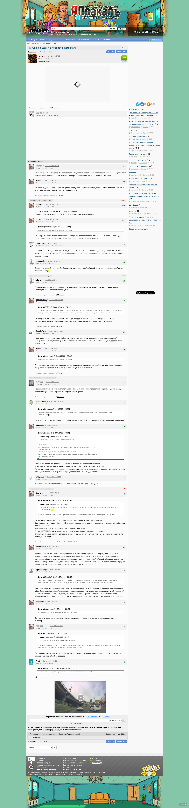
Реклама (92, 35)
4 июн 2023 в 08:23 (55, 569)
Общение (51, 40)
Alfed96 (133, 163)
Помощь (76, 35)
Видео (56, 43)
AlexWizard (135, 139)
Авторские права (44, 763)
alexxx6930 (135, 156)
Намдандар (135, 214)
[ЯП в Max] (154, 104)
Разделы (34, 40)
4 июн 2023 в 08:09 (50, 348)
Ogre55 (133, 150)
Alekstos (134, 207)
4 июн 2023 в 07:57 (52, 219)
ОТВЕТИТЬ (111, 52)
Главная (32, 43)
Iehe (132, 181)
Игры (144, 133)
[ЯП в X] (152, 104)
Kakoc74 (134, 118)
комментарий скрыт (41, 200)
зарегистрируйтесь (51, 730)
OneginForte (41, 331)
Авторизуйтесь (114, 727)
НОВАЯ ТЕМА (121, 52)
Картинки (145, 156)
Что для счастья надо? (138, 166)
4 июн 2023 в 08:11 (52, 382)
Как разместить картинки (73, 763)
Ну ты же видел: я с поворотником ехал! (52, 47)
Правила (84, 35)
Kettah (133, 190)
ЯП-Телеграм (92, 717)
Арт (78, 40)
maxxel (40, 56)
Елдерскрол (135, 133)
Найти (121, 29)
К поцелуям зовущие (138, 160)
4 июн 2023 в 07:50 (53, 56)
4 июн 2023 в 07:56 (52, 204)
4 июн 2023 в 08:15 (56, 401)
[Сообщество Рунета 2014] (157, 770)
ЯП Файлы (85, 40)
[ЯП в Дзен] (145, 104)
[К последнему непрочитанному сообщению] (50, 52)
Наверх (183, 804)
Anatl (38, 661)
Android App (97, 761)
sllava (38, 280)
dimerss (134, 175)
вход (155, 31)
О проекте (41, 758)
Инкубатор (70, 40)
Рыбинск (132, 172)
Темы (112, 29)
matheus (39, 382)
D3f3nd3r (40, 243)
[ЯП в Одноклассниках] (149, 104)
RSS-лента (41, 767)
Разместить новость (72, 769)
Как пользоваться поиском (74, 761)
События (145, 225)
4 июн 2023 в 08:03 (53, 261)
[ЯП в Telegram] (138, 104)
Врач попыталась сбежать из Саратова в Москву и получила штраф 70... (145, 220)
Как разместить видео (72, 765)
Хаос (60, 40)
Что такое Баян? (70, 758)
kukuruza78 (135, 225)
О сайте (54, 35)
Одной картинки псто (138, 154)
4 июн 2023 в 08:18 (54, 477)
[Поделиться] (122, 47)
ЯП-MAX (106, 40)
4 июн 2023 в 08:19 (52, 493)
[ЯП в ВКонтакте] (142, 104)
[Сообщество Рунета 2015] (151, 770)
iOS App (95, 758)
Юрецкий (40, 261)
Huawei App (97, 763)
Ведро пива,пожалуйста (139, 178)
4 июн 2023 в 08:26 (50, 661)
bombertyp (135, 201)
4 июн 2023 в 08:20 (54, 547)
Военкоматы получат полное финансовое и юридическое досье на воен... (144, 145)
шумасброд (41, 570)
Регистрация (141, 31)
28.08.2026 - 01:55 (46, 113)
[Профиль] (32, 58)
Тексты (145, 127)
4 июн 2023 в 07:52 (52, 166)
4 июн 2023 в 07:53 (50, 181)
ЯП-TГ (96, 40)
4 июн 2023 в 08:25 (56, 626)
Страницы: (32, 52)
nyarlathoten (41, 402)
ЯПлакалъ (54, 108)
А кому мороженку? (137, 136)
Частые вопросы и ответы (48, 765)
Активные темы (65, 35)
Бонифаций (133, 205)
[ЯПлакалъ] (38, 31)
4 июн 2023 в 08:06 (50, 280)
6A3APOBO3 (135, 127)
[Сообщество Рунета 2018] (144, 770)
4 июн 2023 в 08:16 (52, 425)
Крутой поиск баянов (60, 32)
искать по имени (77, 723)
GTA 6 (131, 130)
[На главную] (28, 40)
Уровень (132, 211)
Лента (42, 40)
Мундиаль (40, 477)
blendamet (134, 169)
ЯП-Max (106, 717)
